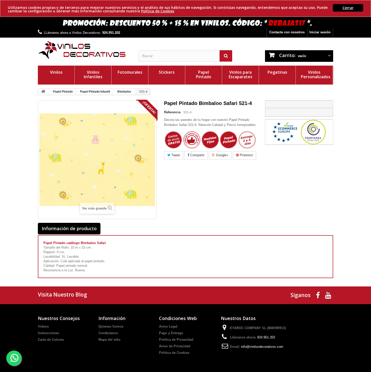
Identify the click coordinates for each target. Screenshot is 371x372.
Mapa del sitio (109, 339)
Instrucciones (48, 333)
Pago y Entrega (171, 333)
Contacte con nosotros (287, 32)
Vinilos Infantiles (93, 74)
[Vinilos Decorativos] (84, 50)
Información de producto (69, 228)
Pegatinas (277, 72)
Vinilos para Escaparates (240, 74)
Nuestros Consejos (59, 318)
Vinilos (56, 72)
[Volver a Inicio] (43, 92)
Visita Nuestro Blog (62, 294)
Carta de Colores (51, 339)
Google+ (221, 155)
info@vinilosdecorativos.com (262, 347)
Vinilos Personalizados (315, 74)
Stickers (167, 72)
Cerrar (348, 7)
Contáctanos (108, 333)
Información (111, 318)
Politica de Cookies (174, 353)
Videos (43, 326)
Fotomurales (130, 72)
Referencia (172, 112)
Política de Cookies (157, 11)
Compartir (196, 155)
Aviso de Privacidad (174, 346)
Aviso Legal (168, 326)
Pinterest (246, 155)
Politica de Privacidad (176, 339)
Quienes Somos (110, 326)
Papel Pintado (203, 74)
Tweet (175, 155)
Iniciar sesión (320, 32)
